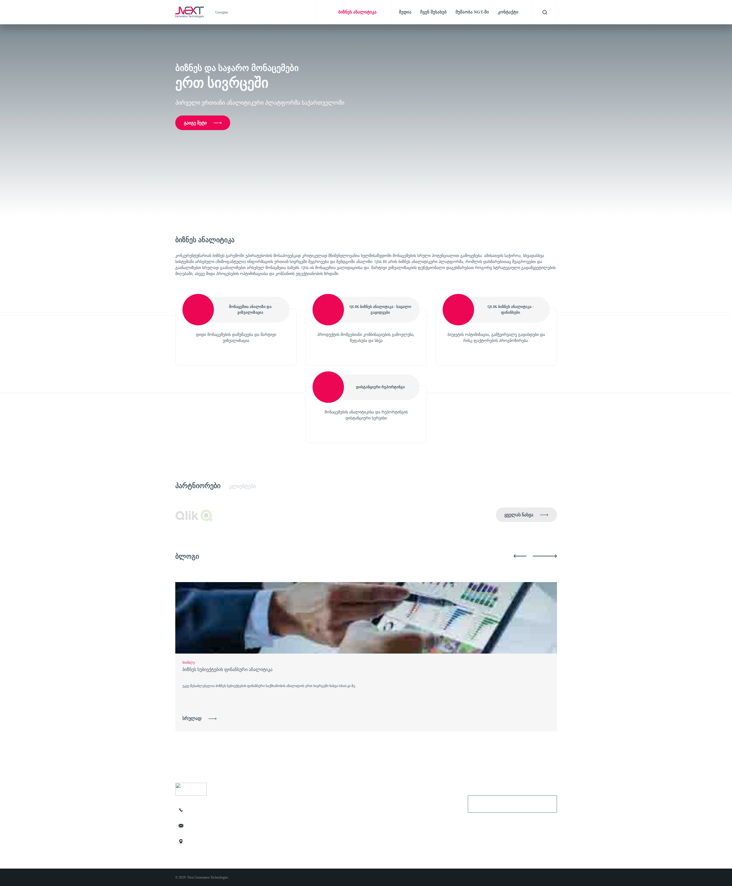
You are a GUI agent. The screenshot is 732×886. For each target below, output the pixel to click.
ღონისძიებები (381, 836)
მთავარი (377, 799)
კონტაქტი (508, 12)
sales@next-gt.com (208, 826)
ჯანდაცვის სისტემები (289, 836)
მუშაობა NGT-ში (472, 12)
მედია (405, 12)
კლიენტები (242, 486)
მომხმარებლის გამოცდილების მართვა (305, 799)
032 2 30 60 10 (205, 810)
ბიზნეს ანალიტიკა (287, 817)
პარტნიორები (197, 485)
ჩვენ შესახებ (433, 12)
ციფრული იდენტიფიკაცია (294, 808)
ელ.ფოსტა (482, 803)
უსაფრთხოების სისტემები (294, 827)
